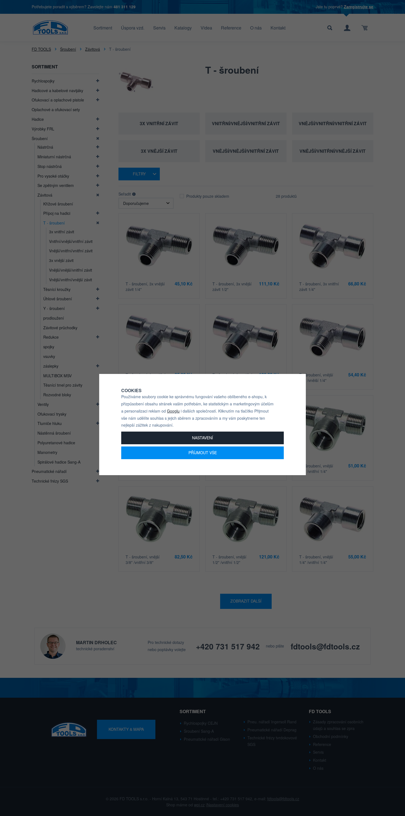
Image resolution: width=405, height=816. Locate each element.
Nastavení (202, 437)
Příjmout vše (202, 452)
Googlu (173, 411)
